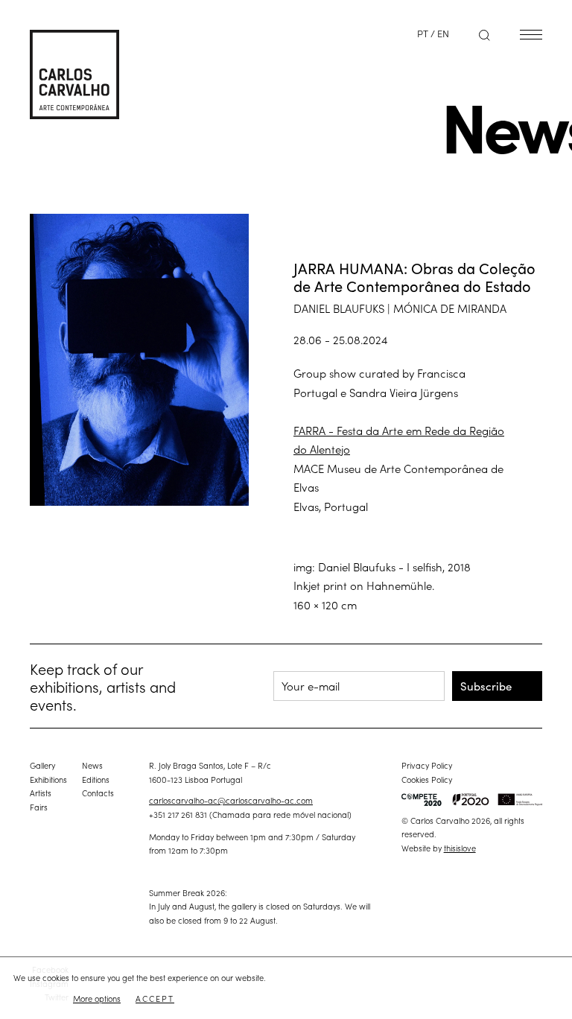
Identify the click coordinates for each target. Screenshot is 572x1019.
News (92, 765)
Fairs (39, 807)
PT (422, 33)
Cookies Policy (426, 779)
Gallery (42, 765)
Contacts (98, 793)
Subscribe (486, 685)
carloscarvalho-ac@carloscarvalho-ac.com (231, 800)
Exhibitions (48, 779)
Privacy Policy (426, 765)
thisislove (460, 848)
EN (443, 33)
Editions (95, 779)
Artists (40, 793)
